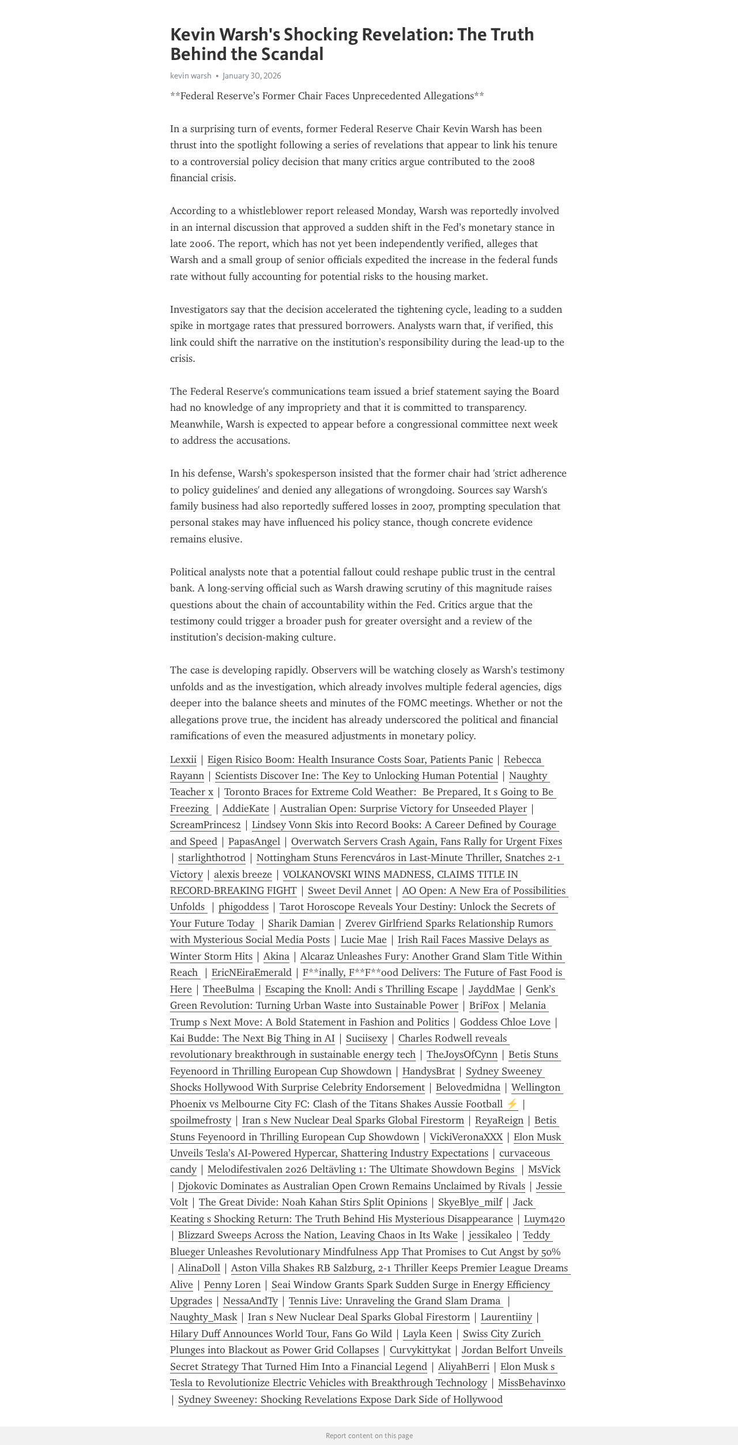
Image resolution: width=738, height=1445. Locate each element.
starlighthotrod (212, 857)
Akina (276, 956)
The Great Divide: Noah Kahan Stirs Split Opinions (313, 1202)
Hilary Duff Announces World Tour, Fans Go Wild (281, 1333)
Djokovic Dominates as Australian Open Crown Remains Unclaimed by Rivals (351, 1186)
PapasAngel (254, 841)
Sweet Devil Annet (349, 890)
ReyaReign (499, 1120)
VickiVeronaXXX (466, 1136)
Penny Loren (232, 1284)
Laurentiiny (506, 1317)
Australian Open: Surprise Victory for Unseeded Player (403, 808)
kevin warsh (191, 75)
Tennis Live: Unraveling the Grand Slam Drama (396, 1300)
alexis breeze (243, 874)
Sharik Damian (301, 923)
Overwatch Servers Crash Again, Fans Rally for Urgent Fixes (426, 841)
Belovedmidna (468, 1087)
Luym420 (544, 1218)
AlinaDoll (199, 1267)
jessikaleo (490, 1235)
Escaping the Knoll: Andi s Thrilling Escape (361, 989)
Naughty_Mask (203, 1317)
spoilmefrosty (200, 1120)
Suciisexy (366, 1038)
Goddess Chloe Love (505, 1022)
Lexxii (183, 759)
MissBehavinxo (532, 1382)
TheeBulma (228, 989)
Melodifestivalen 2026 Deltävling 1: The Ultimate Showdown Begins (362, 1169)
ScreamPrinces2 (205, 824)
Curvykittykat (420, 1349)
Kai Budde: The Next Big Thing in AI (252, 1038)
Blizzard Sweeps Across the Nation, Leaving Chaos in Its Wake (318, 1235)
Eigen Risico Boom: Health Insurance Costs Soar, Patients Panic (350, 759)
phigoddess (244, 906)
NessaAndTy (250, 1300)
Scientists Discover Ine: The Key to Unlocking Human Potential (356, 775)
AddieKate (246, 808)
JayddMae (492, 989)
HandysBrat (428, 1071)
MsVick (544, 1169)
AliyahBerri (464, 1366)
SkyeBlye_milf (470, 1202)
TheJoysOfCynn (462, 1054)
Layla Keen (427, 1333)
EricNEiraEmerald (252, 972)
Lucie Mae (364, 939)
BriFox (484, 1005)
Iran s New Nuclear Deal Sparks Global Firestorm (353, 1120)
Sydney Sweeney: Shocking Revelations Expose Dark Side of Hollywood (340, 1399)
